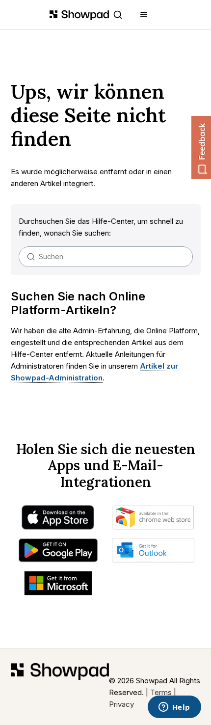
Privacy (121, 704)
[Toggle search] (118, 15)
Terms (161, 692)
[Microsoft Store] (58, 585)
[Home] (60, 686)
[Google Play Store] (58, 552)
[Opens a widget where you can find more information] (174, 708)
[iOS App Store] (58, 520)
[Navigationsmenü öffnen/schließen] (144, 15)
